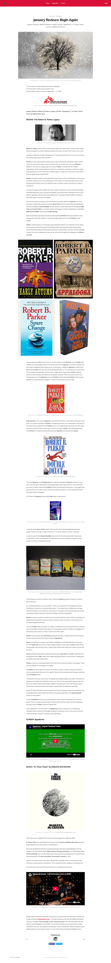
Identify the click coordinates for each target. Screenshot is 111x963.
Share (52, 943)
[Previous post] (27, 939)
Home (47, 3)
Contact (54, 957)
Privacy (63, 3)
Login (106, 3)
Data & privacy (47, 957)
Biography (55, 3)
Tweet (60, 943)
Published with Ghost (62, 957)
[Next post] (83, 939)
